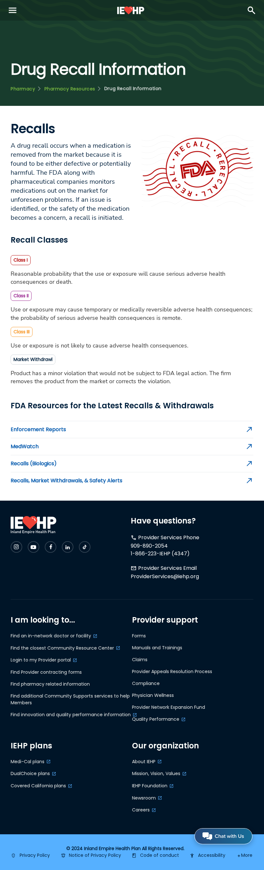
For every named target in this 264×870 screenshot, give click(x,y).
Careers (141, 810)
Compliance (146, 683)
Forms (139, 636)
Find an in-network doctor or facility (51, 636)
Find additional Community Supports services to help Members (70, 699)
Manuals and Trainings (157, 647)
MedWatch (25, 446)
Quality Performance (155, 719)
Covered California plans (38, 785)
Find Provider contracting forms (46, 672)
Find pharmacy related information (50, 684)
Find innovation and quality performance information (71, 714)
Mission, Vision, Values (156, 773)
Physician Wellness (153, 695)
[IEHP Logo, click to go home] (131, 10)
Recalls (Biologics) (34, 463)
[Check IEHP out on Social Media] (16, 547)
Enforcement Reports (38, 429)
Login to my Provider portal (41, 660)
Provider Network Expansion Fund (168, 707)
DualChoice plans (30, 773)
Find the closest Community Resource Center (62, 648)
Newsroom (144, 798)
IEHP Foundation (149, 785)
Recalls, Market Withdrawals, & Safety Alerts (66, 480)
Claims (139, 659)
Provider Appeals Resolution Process (172, 671)
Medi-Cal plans (27, 761)
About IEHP (144, 761)
